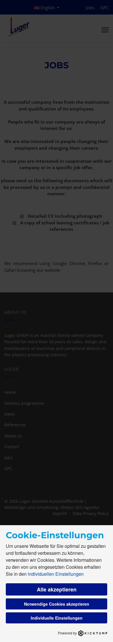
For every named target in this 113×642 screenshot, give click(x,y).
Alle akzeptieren (56, 589)
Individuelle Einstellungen (57, 618)
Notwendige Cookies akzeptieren (56, 604)
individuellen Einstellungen (56, 574)
